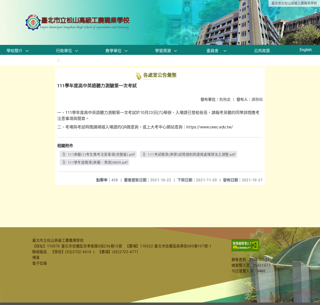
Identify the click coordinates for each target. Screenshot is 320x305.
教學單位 (114, 50)
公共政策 (262, 50)
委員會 (212, 50)
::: (58, 60)
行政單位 (64, 50)
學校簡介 (14, 50)
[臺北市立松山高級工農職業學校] (78, 22)
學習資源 (163, 50)
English (306, 49)
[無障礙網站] (245, 250)
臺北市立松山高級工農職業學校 (294, 3)
